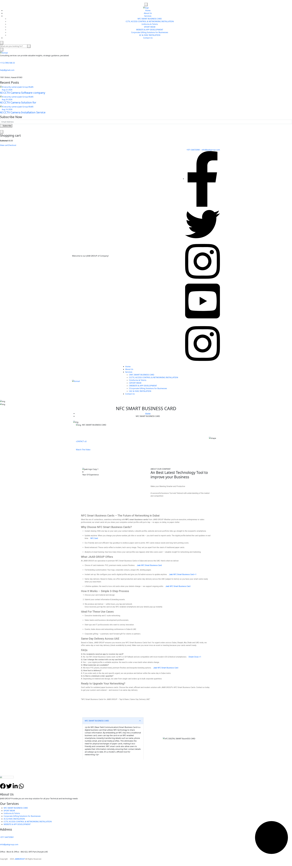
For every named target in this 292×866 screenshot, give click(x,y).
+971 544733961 (193, 149)
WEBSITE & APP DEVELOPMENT (149, 29)
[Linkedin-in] (15, 786)
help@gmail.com (7, 70)
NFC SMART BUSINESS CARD (150, 18)
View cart (4, 145)
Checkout (12, 145)
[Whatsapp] (21, 786)
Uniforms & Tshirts (150, 24)
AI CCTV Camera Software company (22, 92)
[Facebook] (3, 786)
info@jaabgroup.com (211, 149)
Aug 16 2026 (6, 109)
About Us (148, 13)
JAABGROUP (19, 859)
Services (147, 16)
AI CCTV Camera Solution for (18, 102)
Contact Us (148, 38)
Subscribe (6, 125)
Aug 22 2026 (6, 89)
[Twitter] (9, 786)
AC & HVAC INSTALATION (149, 35)
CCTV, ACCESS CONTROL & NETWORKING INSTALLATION (150, 21)
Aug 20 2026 (6, 99)
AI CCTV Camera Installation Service (23, 112)
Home (147, 10)
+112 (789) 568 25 (7, 63)
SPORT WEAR (149, 27)
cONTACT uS (81, 441)
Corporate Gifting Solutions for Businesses (149, 32)
